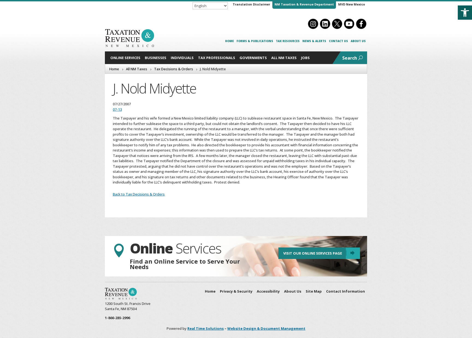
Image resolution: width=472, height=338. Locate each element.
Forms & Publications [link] (255, 41)
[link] (465, 12)
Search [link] (349, 58)
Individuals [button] (182, 57)
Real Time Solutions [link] (205, 328)
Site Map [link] (314, 291)
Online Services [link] (125, 57)
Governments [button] (253, 57)
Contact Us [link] (338, 41)
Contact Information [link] (345, 291)
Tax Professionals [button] (216, 57)
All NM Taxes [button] (284, 57)
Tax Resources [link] (288, 41)
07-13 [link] (117, 109)
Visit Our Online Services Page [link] (312, 253)
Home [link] (229, 41)
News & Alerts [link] (314, 41)
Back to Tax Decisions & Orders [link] (139, 194)
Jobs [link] (305, 57)
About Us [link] (358, 41)
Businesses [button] (155, 57)
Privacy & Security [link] (236, 291)
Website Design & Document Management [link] (266, 328)
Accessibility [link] (268, 291)
